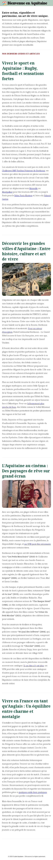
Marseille (33, 188)
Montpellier (7, 192)
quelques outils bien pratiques (32, 792)
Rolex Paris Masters (23, 195)
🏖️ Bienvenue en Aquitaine (24, 3)
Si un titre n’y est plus (34, 665)
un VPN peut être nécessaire (37, 544)
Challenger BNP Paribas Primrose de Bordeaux (23, 170)
